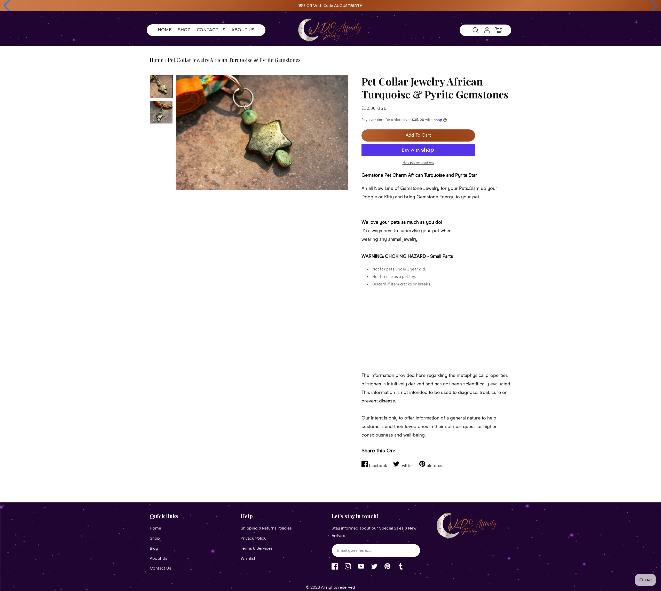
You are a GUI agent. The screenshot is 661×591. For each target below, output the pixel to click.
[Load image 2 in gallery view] (161, 112)
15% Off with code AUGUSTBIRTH (330, 5)
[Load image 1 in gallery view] (161, 86)
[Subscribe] (414, 550)
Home (156, 59)
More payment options (418, 162)
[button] (6, 5)
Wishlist (248, 558)
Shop (155, 538)
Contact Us (160, 568)
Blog (154, 548)
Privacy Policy (253, 538)
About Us (158, 558)
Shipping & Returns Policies (266, 528)
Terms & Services (257, 548)
